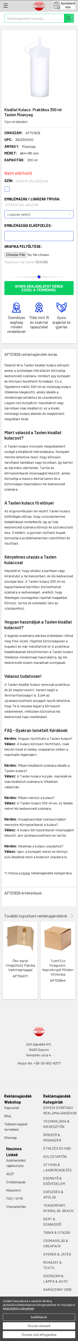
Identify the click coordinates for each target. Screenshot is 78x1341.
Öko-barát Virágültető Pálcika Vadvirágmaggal (20, 965)
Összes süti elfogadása (39, 1334)
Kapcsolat (11, 1107)
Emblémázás (16, 1182)
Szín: (26, 180)
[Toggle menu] (5, 5)
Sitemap (10, 1137)
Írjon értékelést (16, 121)
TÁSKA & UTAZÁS (56, 1232)
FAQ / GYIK (14, 1198)
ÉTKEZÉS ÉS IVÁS (57, 1148)
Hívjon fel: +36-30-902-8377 (39, 1063)
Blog (7, 1116)
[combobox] (39, 18)
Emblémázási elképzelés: (28, 225)
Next (71, 915)
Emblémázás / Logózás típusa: (32, 202)
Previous (66, 915)
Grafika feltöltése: (23, 246)
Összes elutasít (39, 1326)
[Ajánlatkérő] (65, 5)
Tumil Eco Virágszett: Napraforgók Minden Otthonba (57, 967)
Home (25, 873)
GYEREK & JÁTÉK (57, 1254)
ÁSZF (10, 1174)
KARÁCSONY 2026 (57, 1289)
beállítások (39, 1317)
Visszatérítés (16, 1206)
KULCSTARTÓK (55, 1156)
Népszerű (13, 1190)
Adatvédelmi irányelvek (18, 1308)
